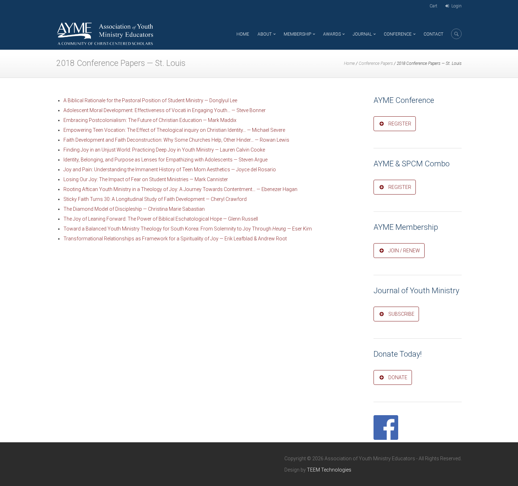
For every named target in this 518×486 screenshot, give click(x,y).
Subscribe (401, 314)
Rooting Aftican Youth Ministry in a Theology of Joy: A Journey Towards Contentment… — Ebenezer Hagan (180, 189)
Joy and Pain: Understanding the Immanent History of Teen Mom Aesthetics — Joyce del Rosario (169, 169)
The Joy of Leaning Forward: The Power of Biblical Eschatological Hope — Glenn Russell (160, 219)
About (265, 34)
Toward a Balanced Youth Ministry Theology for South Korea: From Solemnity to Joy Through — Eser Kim (187, 229)
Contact (433, 34)
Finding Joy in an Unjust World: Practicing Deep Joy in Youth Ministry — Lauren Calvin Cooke (164, 150)
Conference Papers (376, 63)
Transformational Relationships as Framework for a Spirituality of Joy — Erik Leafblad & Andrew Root (175, 238)
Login (456, 6)
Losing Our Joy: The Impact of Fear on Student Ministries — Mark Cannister (145, 179)
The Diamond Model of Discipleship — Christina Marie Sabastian (134, 209)
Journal (362, 34)
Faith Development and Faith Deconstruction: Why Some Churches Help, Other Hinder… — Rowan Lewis (176, 140)
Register (399, 124)
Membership (297, 34)
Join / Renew (404, 250)
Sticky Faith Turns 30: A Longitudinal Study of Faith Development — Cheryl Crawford (155, 199)
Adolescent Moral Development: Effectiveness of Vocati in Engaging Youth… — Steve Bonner (164, 110)
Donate (397, 377)
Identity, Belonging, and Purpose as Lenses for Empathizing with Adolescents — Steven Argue (165, 159)
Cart (433, 6)
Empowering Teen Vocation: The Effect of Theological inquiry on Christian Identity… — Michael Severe (174, 130)
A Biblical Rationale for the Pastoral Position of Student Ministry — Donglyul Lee (150, 100)
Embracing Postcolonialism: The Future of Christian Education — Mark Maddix (149, 120)
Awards (332, 34)
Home (242, 34)
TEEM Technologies (329, 470)
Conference (398, 34)
